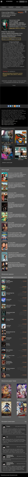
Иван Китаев (11, 31)
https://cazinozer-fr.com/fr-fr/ (7, 122)
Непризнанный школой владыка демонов (10, 456)
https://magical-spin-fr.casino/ (8, 124)
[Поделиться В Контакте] (19, 106)
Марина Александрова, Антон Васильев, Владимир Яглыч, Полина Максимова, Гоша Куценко (12, 35)
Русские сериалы (21, 24)
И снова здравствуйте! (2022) (14, 232)
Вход (17, 1)
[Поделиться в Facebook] (8, 106)
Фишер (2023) (11, 202)
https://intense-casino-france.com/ (9, 123)
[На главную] (9, 2)
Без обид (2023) (11, 242)
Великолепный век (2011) (14, 262)
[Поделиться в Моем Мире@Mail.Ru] (13, 106)
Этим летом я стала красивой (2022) (16, 183)
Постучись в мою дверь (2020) (15, 173)
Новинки (11, 7)
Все (25, 274)
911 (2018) (10, 212)
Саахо (8, 446)
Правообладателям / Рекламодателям (9, 475)
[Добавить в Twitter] (17, 106)
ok (26, 1)
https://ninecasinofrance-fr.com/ (8, 120)
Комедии (21, 22)
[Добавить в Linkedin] (10, 106)
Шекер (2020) (11, 222)
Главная (4, 7)
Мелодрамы (12, 24)
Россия (16, 21)
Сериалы (15, 22)
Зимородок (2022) (12, 193)
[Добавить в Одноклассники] (15, 106)
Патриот (8, 426)
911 (7, 436)
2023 (18, 20)
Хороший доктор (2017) (13, 252)
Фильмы (18, 7)
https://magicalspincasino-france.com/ (9, 121)
